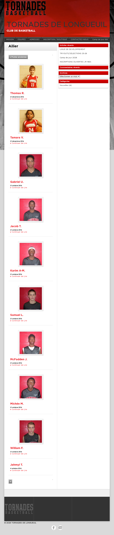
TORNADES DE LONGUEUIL (57, 25)
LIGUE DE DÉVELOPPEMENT (72, 49)
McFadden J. (18, 359)
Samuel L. (16, 315)
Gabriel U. (17, 182)
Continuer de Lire (18, 99)
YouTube (60, 527)
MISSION (10, 39)
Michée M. (17, 404)
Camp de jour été (100, 39)
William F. (16, 448)
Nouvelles (64, 85)
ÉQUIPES (22, 39)
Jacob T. (15, 226)
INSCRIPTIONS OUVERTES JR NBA (75, 62)
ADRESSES (34, 39)
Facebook (53, 527)
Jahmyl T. (16, 465)
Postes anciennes (18, 57)
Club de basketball (21, 31)
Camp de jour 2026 (68, 58)
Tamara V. (17, 137)
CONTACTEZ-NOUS (79, 39)
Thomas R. (17, 93)
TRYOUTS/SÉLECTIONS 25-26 (73, 53)
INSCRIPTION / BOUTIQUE (55, 39)
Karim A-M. (17, 270)
